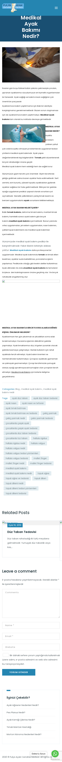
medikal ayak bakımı (31, 389)
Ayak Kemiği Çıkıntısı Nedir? (21, 719)
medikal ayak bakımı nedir (19, 473)
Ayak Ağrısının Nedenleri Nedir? (23, 705)
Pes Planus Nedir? (16, 712)
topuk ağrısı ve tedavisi (17, 478)
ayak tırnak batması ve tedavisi (21, 413)
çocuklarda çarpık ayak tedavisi (21, 428)
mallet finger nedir (15, 463)
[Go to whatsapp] (55, 753)
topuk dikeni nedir (15, 483)
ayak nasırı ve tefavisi (33, 403)
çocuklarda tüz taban (16, 438)
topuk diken (40, 478)
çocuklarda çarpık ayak (17, 423)
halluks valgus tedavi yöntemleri (22, 453)
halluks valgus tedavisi (17, 458)
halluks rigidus (40, 438)
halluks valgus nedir (15, 448)
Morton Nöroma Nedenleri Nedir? (24, 734)
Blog (17, 389)
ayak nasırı (11, 403)
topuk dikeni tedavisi (16, 493)
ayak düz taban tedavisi (45, 398)
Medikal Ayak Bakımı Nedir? (31, 27)
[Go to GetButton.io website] (55, 759)
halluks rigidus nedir (15, 443)
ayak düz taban (20, 398)
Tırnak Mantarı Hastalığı (19, 727)
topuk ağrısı (43, 473)
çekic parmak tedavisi (42, 418)
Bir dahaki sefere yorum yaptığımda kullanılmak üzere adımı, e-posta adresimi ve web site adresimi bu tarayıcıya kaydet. (31, 659)
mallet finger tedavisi (40, 463)
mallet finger (40, 458)
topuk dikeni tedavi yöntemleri (21, 488)
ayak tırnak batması (16, 408)
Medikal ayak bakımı (20, 250)
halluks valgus (38, 443)
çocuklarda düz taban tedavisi (21, 433)
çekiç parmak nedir (15, 418)
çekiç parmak (50, 413)
